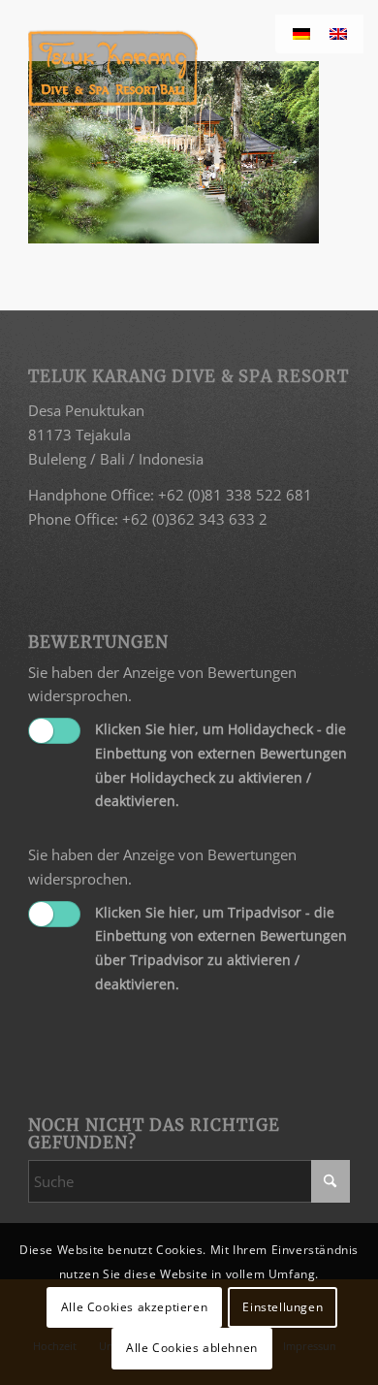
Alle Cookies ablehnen (192, 1347)
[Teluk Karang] (156, 68)
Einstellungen (282, 1307)
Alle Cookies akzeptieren (134, 1307)
